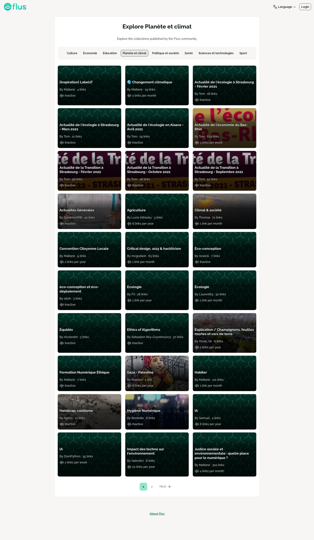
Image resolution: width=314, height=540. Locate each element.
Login (305, 7)
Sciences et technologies (216, 53)
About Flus (157, 513)
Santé (189, 53)
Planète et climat (134, 53)
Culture (72, 53)
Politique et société (165, 53)
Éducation (110, 53)
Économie (90, 53)
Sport (243, 53)
